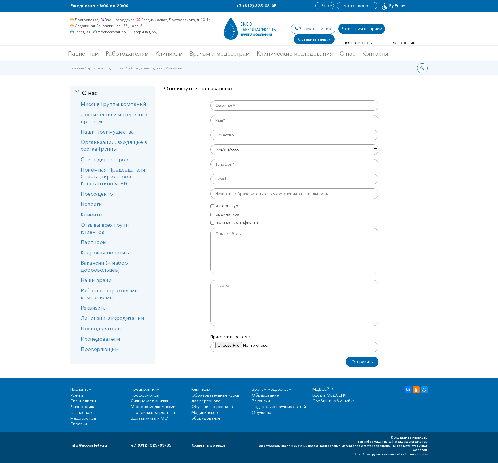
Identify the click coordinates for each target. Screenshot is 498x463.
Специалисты (83, 400)
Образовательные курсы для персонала (215, 397)
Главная (77, 68)
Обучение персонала (212, 406)
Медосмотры (83, 418)
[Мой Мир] (424, 389)
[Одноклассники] (416, 389)
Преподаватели (101, 328)
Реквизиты (94, 308)
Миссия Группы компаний (113, 104)
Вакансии (261, 400)
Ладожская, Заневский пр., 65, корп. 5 (109, 25)
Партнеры (94, 242)
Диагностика (82, 406)
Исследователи (100, 339)
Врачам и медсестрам (220, 53)
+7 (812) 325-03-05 (256, 5)
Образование (265, 395)
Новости (91, 204)
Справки (78, 423)
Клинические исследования (295, 53)
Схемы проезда (208, 445)
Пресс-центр (97, 194)
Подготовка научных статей (279, 406)
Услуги (76, 395)
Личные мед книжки (150, 400)
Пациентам (83, 53)
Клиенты (92, 215)
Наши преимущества (107, 132)
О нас (347, 53)
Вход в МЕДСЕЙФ (330, 395)
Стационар (81, 412)
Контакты (375, 53)
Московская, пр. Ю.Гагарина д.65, (127, 31)
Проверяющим (100, 349)
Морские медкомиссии (153, 406)
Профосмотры (145, 395)
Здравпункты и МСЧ (150, 418)
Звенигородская (120, 19)
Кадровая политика (106, 252)
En (397, 5)
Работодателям (127, 53)
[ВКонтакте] (408, 389)
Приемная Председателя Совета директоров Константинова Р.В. (113, 177)
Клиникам (169, 53)
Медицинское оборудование (205, 415)
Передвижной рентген (153, 412)
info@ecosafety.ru (88, 445)
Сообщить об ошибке (333, 400)
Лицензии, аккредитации (112, 318)
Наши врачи (96, 280)
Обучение (261, 412)
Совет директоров (104, 159)
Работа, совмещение (145, 68)
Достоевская (86, 19)
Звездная (83, 31)
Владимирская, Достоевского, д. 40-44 (176, 19)
